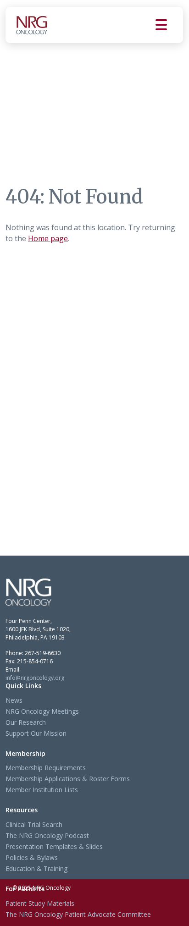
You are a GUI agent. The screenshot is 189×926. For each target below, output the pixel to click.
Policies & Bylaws (32, 857)
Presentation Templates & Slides (54, 846)
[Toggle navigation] (169, 25)
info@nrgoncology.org (35, 678)
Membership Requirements (46, 767)
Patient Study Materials (40, 903)
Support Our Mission (36, 733)
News (14, 700)
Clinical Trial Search (34, 824)
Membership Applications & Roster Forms (68, 778)
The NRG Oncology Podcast (47, 835)
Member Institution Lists (42, 789)
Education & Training (36, 868)
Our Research (26, 722)
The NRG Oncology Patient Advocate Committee (78, 914)
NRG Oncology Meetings (42, 711)
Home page (48, 238)
